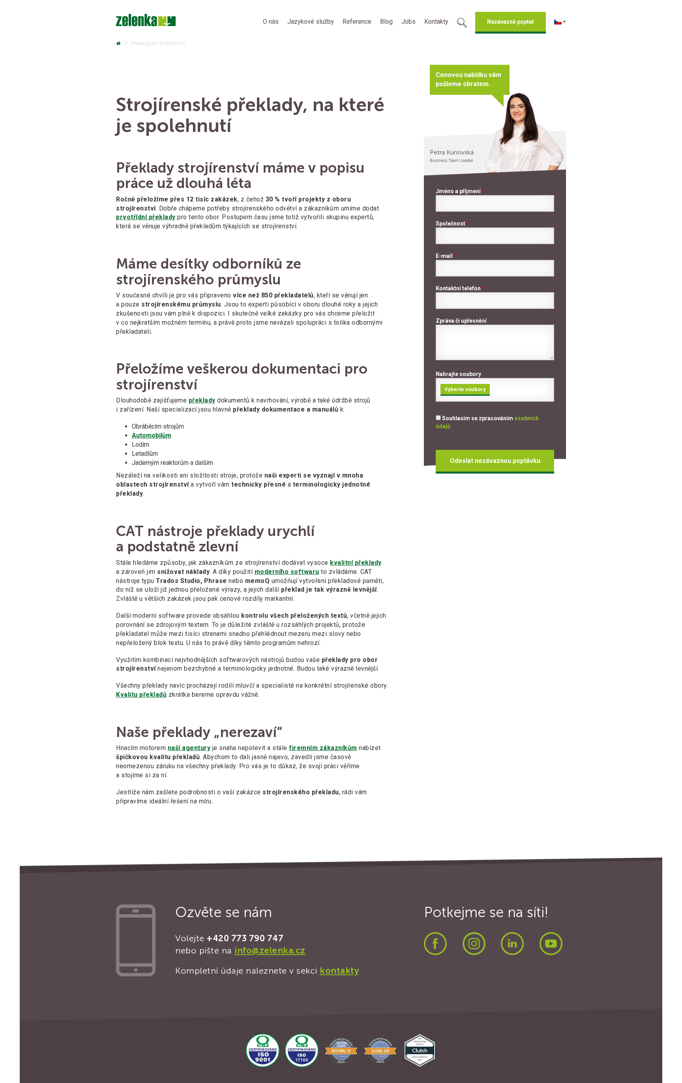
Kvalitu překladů (141, 694)
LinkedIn (512, 943)
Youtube (551, 943)
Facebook (435, 943)
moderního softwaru (287, 571)
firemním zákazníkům (323, 748)
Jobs (408, 21)
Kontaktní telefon (459, 288)
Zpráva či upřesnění (461, 321)
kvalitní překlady (356, 562)
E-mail (445, 256)
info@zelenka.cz (269, 950)
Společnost (452, 223)
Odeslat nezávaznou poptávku (495, 460)
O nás (271, 21)
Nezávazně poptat (510, 22)
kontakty (339, 970)
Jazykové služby (310, 21)
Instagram (474, 943)
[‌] (118, 43)
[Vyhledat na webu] (462, 24)
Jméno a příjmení (459, 191)
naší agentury (189, 748)
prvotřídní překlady (146, 217)
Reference (357, 21)
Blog (386, 21)
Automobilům (151, 435)
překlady (202, 400)
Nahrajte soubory (461, 381)
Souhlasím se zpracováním (487, 422)
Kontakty (436, 21)
